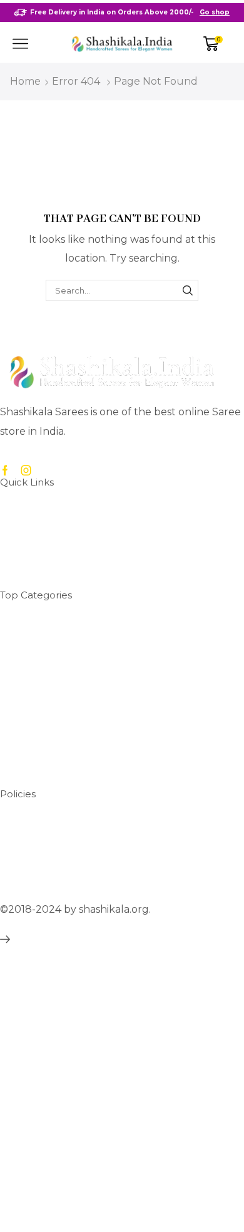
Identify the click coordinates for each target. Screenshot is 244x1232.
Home (25, 81)
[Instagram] (26, 470)
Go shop (215, 12)
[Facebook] (5, 470)
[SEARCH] (187, 290)
